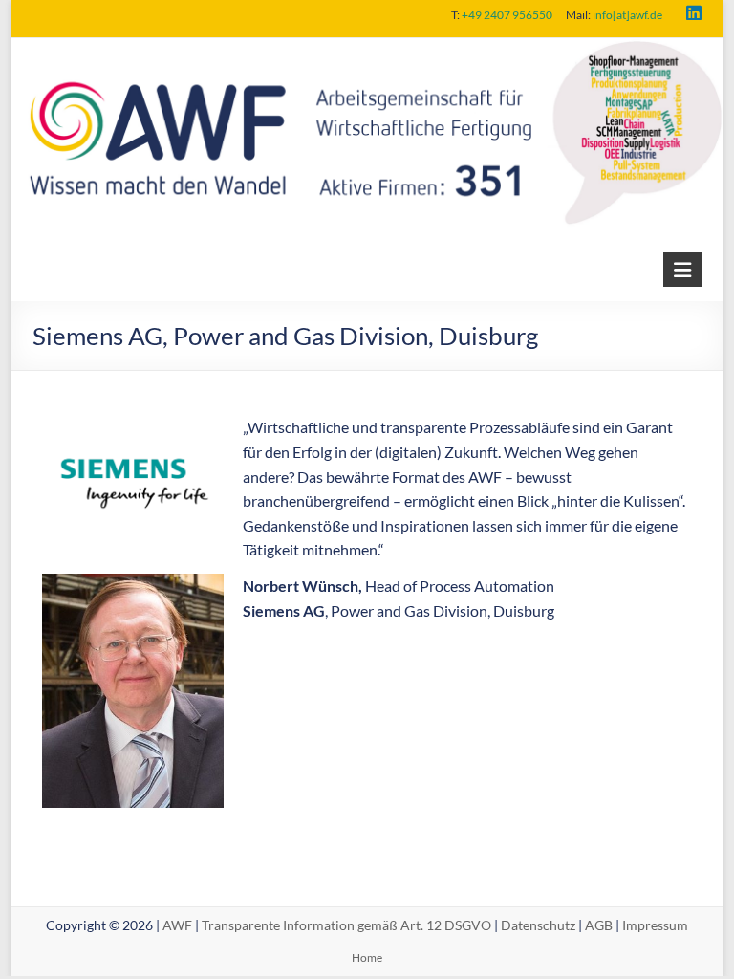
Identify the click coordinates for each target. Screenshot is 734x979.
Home (367, 957)
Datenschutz (538, 925)
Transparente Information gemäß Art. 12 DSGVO (346, 925)
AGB (599, 925)
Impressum (655, 925)
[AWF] (367, 51)
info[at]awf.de (627, 15)
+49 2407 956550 (507, 15)
